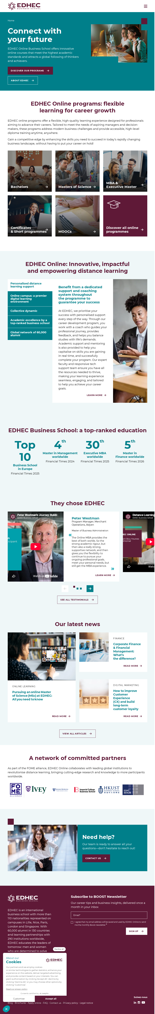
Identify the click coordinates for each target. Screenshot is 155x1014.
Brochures (20, 1003)
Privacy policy (70, 1003)
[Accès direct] (74, 587)
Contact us (55, 1003)
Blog (10, 1003)
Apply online (34, 1003)
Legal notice (86, 1003)
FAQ (45, 1003)
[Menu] (145, 6)
